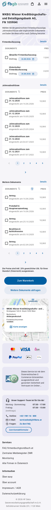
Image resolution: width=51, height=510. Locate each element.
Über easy (7, 476)
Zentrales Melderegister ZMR (17, 453)
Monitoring (8, 458)
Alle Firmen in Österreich (15, 463)
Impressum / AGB (11, 488)
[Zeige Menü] (46, 4)
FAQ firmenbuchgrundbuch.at (17, 448)
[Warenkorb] (32, 4)
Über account (9, 482)
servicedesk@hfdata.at (31, 420)
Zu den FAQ (25, 424)
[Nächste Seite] (25, 172)
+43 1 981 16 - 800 (28, 416)
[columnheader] (19, 92)
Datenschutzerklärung (13, 493)
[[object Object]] (32, 189)
